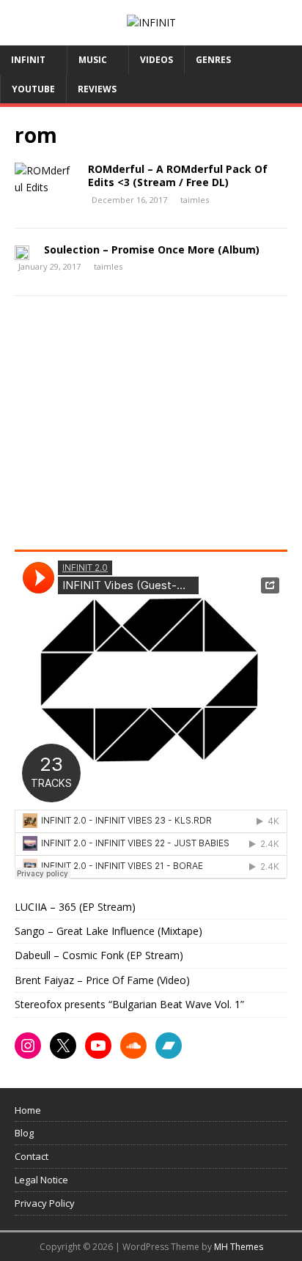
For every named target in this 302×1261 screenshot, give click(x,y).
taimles (194, 199)
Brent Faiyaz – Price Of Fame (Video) (102, 980)
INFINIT (28, 59)
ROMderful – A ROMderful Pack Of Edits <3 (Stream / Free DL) (178, 175)
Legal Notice (41, 1179)
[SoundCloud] (133, 1045)
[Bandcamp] (168, 1045)
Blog (24, 1132)
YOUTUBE (33, 89)
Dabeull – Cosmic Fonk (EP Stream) (99, 955)
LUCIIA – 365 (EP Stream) (75, 907)
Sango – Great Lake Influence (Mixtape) (108, 931)
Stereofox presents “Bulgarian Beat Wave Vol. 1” (129, 1004)
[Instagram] (28, 1045)
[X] (63, 1045)
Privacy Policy (45, 1203)
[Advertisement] (138, 427)
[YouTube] (98, 1045)
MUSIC (92, 59)
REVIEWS (97, 89)
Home (28, 1110)
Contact (31, 1156)
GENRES (213, 59)
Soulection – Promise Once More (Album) (151, 249)
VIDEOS (156, 59)
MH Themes (238, 1246)
